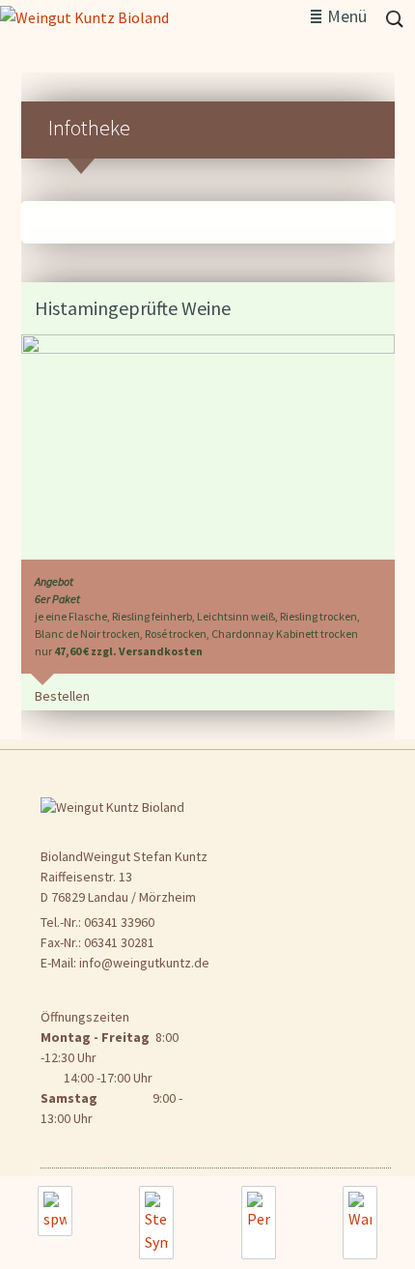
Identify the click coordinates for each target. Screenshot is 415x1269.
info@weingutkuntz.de (144, 962)
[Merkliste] (156, 1222)
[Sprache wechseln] (55, 1211)
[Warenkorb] (360, 1222)
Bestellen (62, 696)
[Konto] (258, 1222)
